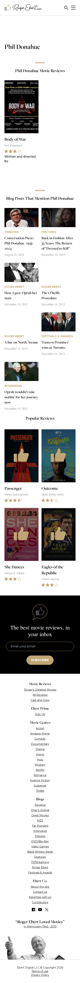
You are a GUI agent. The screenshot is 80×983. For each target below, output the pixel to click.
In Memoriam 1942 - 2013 (40, 926)
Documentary (40, 744)
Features (40, 857)
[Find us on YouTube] (40, 909)
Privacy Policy (40, 975)
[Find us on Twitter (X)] (46, 909)
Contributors (40, 902)
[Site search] (66, 8)
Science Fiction (40, 780)
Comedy (40, 738)
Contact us (40, 892)
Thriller (40, 790)
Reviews (40, 805)
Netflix (40, 770)
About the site (40, 886)
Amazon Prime (40, 733)
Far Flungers (40, 825)
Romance (40, 775)
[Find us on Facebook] (33, 909)
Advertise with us (40, 897)
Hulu (40, 759)
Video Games (40, 846)
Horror (40, 754)
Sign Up (40, 714)
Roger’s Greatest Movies (40, 689)
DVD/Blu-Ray (40, 841)
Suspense (40, 785)
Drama (40, 749)
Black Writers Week (40, 851)
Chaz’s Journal (40, 810)
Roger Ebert (40, 867)
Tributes (40, 836)
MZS (40, 820)
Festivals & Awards (40, 872)
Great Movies (40, 815)
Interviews (40, 831)
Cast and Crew (40, 700)
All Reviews (40, 695)
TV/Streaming (40, 862)
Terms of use (40, 971)
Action (40, 728)
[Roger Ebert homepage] (23, 7)
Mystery (40, 764)
